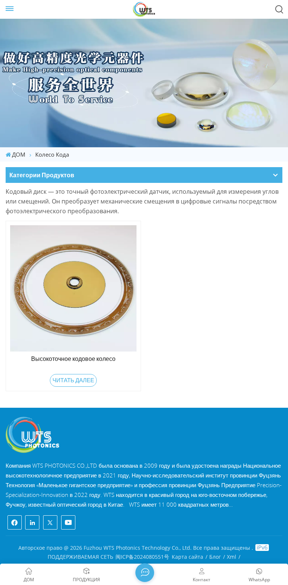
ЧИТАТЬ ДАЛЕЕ (73, 380)
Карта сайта (187, 556)
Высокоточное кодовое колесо (73, 358)
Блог (215, 556)
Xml (231, 556)
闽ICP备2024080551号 (142, 556)
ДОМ (19, 154)
